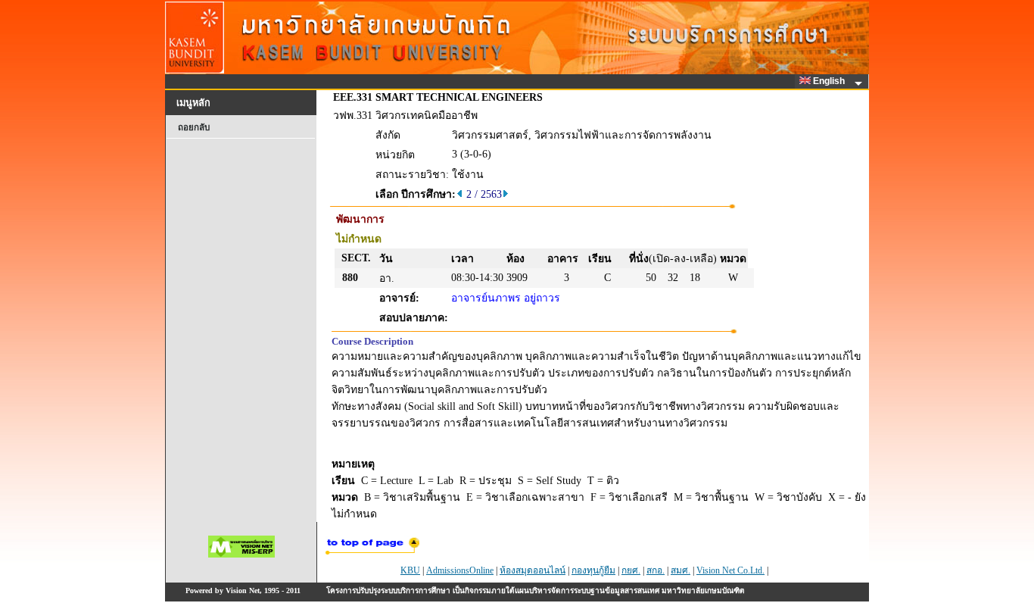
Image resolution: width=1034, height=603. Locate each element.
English (830, 81)
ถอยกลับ (194, 127)
